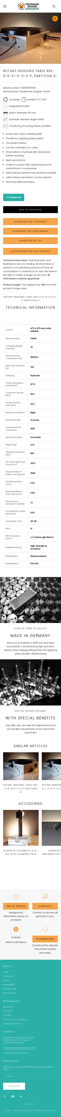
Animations (9, 993)
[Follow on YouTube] (12, 1096)
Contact (7, 1011)
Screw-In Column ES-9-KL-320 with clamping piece (20, 852)
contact (45, 906)
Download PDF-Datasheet (30, 221)
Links (5, 972)
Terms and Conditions (15, 1019)
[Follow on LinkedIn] (21, 1096)
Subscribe (14, 1086)
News (6, 980)
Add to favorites (30, 209)
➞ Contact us (13, 197)
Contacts (8, 976)
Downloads (45, 939)
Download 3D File (30, 240)
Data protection (12, 1023)
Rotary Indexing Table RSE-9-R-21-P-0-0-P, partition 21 (21, 788)
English (29, 1104)
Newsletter (9, 984)
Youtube (15, 937)
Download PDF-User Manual (30, 231)
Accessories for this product (30, 251)
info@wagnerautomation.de (19, 1047)
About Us (8, 1006)
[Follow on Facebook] (4, 1096)
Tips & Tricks (16, 906)
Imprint (7, 1015)
